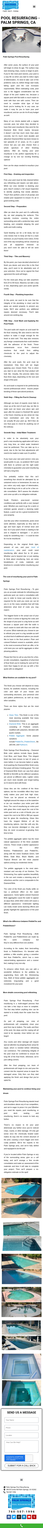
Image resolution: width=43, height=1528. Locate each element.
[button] (34, 6)
